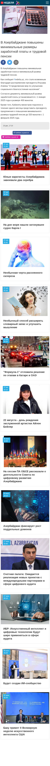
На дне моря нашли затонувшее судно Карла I (23, 226)
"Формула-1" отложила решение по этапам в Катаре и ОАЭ (24, 374)
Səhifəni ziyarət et (22, 133)
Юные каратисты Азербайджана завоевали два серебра (23, 178)
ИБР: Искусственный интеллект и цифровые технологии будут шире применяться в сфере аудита (24, 633)
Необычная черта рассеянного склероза (22, 274)
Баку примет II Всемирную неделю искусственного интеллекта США (20, 731)
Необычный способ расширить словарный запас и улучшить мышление (23, 324)
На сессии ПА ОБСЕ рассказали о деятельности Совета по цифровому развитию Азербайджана (24, 476)
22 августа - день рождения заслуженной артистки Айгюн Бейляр (22, 423)
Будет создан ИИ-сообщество (22, 683)
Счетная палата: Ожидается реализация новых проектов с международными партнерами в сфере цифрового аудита (24, 579)
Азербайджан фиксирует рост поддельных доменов (22, 528)
